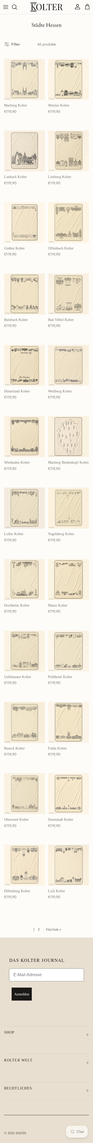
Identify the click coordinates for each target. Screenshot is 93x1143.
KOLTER (21, 1133)
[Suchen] (17, 7)
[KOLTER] (46, 7)
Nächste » (53, 929)
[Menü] (5, 7)
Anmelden (21, 993)
